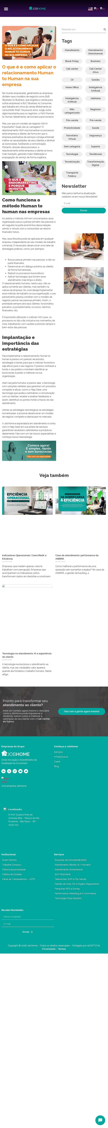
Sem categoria (72, 146)
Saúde (95, 128)
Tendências (95, 154)
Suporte (95, 146)
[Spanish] (102, 8)
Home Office (72, 87)
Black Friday (72, 61)
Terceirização (72, 161)
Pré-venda (95, 120)
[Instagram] (9, 771)
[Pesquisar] (105, 29)
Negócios (95, 109)
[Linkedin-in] (3, 771)
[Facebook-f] (15, 771)
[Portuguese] (96, 8)
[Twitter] (26, 771)
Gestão (96, 79)
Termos (62, 949)
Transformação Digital (95, 163)
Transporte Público (72, 174)
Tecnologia (72, 154)
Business (95, 61)
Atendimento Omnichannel (95, 52)
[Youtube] (20, 771)
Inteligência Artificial (95, 89)
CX (72, 79)
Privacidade (48, 949)
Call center (72, 68)
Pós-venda (72, 120)
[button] (6, 9)
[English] (90, 8)
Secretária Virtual (72, 137)
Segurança (95, 135)
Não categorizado (72, 111)
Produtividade (72, 128)
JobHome (95, 98)
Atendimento (72, 50)
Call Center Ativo (95, 70)
